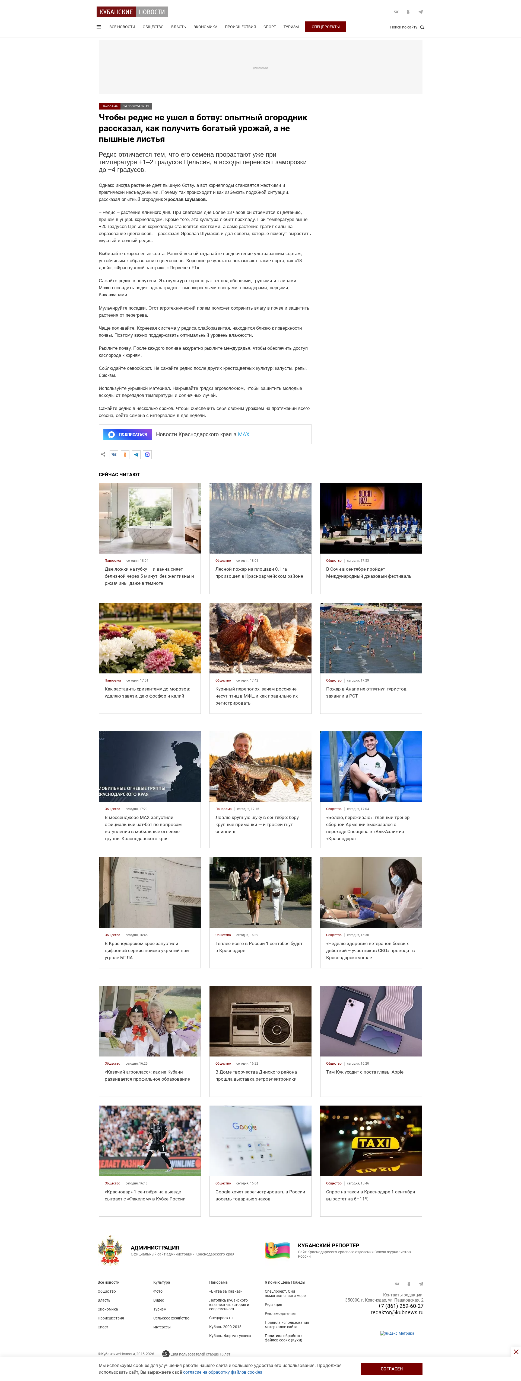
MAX (244, 434)
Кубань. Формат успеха (230, 1336)
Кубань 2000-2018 (225, 1327)
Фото (158, 1291)
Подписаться (133, 434)
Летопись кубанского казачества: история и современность (229, 1304)
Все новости (122, 27)
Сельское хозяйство (171, 1318)
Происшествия (240, 27)
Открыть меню (99, 28)
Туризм (291, 27)
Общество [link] (223, 561)
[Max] (147, 454)
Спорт (269, 27)
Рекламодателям (280, 1313)
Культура (161, 1282)
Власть (178, 27)
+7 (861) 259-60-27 (401, 1306)
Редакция (273, 1304)
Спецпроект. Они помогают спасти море (285, 1293)
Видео (158, 1300)
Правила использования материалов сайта (287, 1324)
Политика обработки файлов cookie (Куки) (284, 1338)
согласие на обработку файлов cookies (222, 1372)
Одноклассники (408, 12)
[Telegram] (136, 454)
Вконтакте (396, 12)
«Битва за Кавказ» (226, 1291)
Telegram (421, 12)
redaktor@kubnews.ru (397, 1312)
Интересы (162, 1327)
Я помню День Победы (285, 1282)
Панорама (109, 106)
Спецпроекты (326, 27)
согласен (392, 1369)
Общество (153, 27)
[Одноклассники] (125, 454)
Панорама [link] (113, 561)
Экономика (205, 27)
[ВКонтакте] (114, 454)
